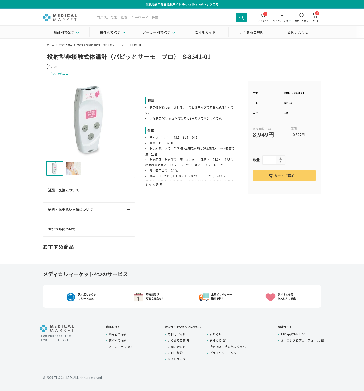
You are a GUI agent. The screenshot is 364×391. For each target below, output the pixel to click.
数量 (256, 159)
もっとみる (154, 184)
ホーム (50, 45)
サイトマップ (177, 359)
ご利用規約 (175, 353)
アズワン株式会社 (57, 73)
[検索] (241, 17)
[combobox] (170, 17)
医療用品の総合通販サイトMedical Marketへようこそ (182, 4)
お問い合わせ (298, 32)
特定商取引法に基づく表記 (228, 346)
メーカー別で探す (156, 32)
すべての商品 (65, 45)
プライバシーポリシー (225, 353)
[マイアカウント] (301, 16)
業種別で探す (110, 32)
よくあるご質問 (252, 32)
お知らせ (216, 334)
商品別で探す (64, 32)
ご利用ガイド (205, 32)
